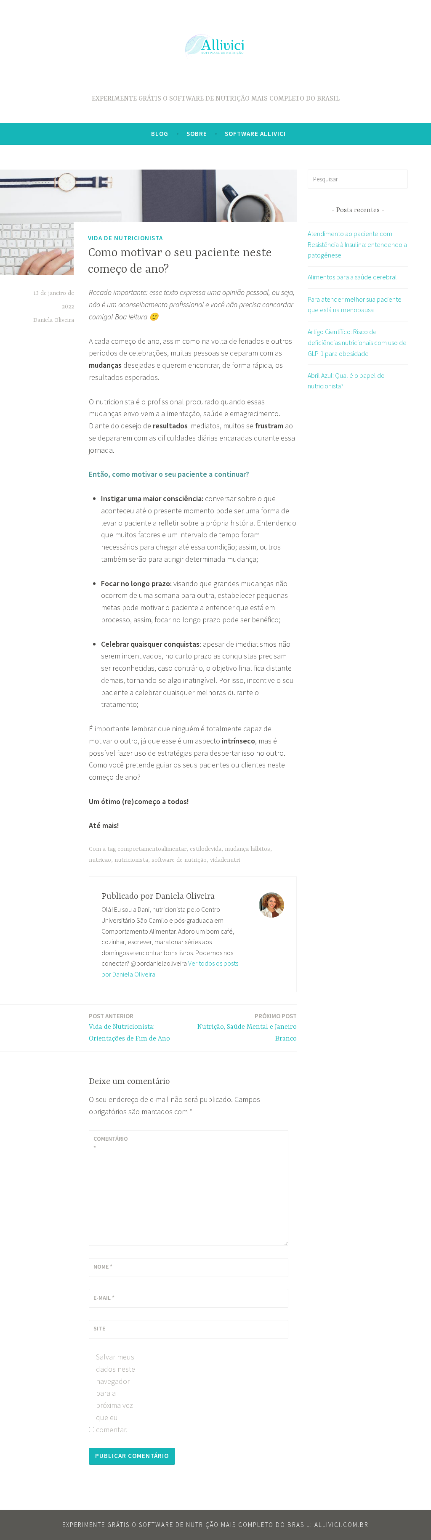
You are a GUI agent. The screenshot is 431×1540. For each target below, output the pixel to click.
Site (99, 1328)
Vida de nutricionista (125, 238)
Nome (102, 1266)
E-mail (103, 1297)
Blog (159, 134)
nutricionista (131, 860)
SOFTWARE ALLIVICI (255, 134)
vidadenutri (225, 860)
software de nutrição (179, 860)
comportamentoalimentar (151, 849)
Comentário (110, 1143)
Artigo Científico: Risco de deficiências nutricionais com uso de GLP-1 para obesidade (357, 342)
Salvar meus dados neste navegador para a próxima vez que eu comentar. (115, 1393)
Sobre (196, 134)
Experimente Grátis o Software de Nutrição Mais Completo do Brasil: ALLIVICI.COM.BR (215, 1525)
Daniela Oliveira (53, 320)
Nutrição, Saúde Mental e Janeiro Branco (247, 1027)
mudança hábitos (247, 849)
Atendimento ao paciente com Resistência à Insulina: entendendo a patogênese (357, 244)
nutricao (100, 860)
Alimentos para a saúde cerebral (352, 277)
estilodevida (205, 849)
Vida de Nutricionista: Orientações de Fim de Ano (129, 1027)
